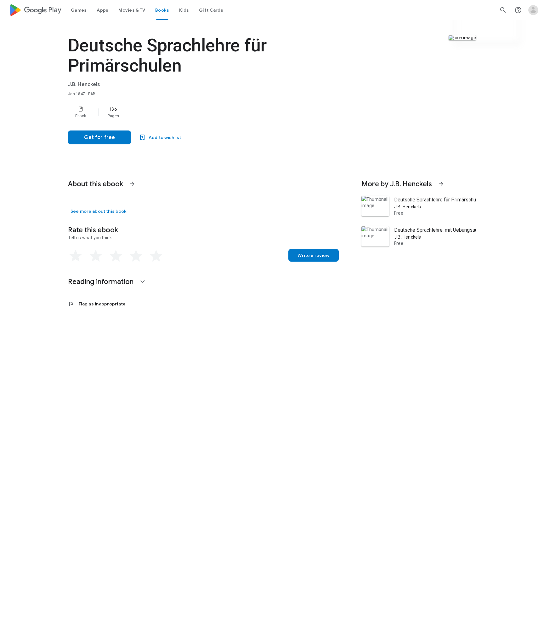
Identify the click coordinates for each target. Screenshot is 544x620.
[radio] (75, 256)
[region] (194, 112)
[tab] (79, 10)
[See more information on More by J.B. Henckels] (441, 183)
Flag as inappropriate (97, 304)
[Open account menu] (533, 10)
